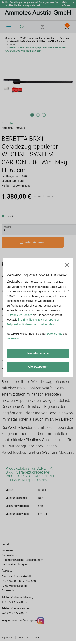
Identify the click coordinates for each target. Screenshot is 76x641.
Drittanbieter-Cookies (19, 314)
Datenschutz (54, 333)
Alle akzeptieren (38, 366)
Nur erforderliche (38, 353)
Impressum (13, 338)
